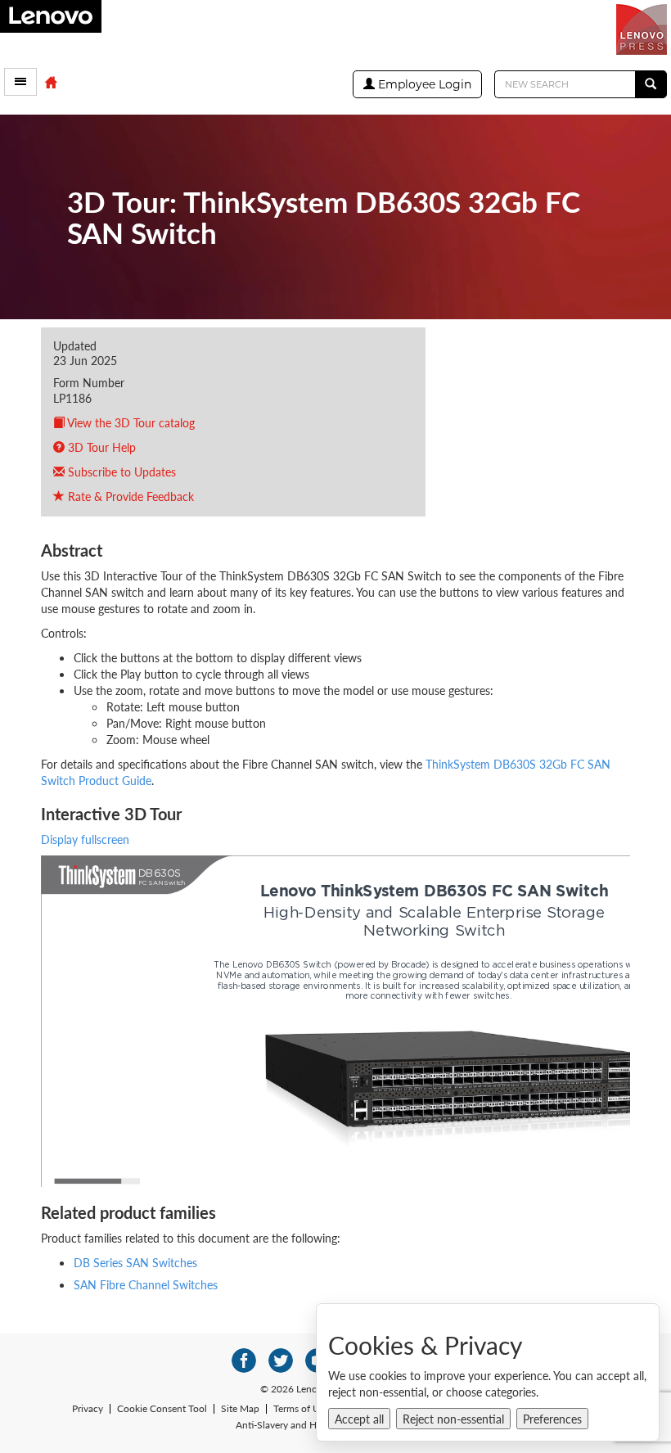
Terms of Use (301, 1409)
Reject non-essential (453, 1418)
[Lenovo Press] (643, 27)
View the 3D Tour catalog (130, 422)
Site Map (240, 1409)
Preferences (552, 1418)
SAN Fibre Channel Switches (146, 1284)
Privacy (87, 1409)
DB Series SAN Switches (135, 1262)
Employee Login (423, 84)
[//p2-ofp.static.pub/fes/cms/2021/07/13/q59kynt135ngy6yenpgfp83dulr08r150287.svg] (280, 1360)
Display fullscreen (85, 839)
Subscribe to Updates (120, 471)
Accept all (359, 1418)
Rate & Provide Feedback (129, 496)
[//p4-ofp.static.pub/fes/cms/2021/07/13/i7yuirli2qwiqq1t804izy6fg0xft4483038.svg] (244, 1360)
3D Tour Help (100, 447)
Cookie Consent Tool (162, 1409)
